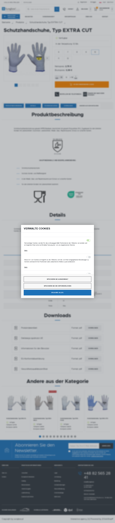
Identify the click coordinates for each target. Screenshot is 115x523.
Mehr (25, 250)
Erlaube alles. (57, 292)
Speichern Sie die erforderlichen (57, 286)
